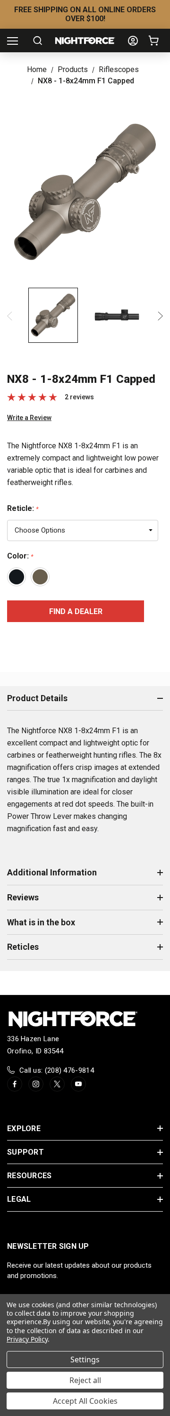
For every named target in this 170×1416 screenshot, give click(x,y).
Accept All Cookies (85, 1401)
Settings (85, 1359)
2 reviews (79, 397)
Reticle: (22, 508)
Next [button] (160, 316)
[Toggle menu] (12, 40)
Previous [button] (9, 316)
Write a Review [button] (29, 417)
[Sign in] (133, 40)
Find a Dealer (75, 611)
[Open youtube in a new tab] (78, 1084)
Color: (20, 555)
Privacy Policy (27, 1339)
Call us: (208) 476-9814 (56, 1070)
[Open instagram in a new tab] (35, 1084)
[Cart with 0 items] (155, 40)
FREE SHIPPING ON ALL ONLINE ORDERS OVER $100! (85, 14)
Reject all (85, 1380)
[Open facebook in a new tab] (14, 1084)
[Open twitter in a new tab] (57, 1084)
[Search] (37, 40)
